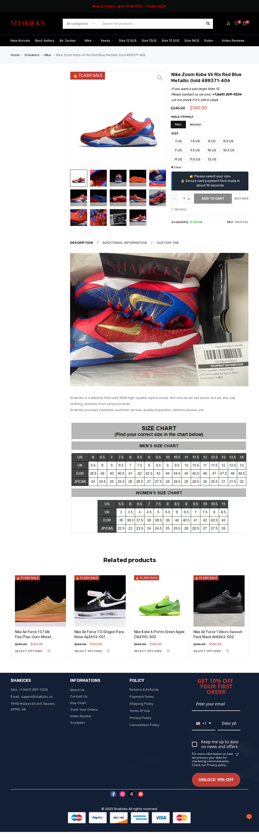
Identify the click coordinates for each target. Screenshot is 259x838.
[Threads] (131, 794)
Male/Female (182, 116)
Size (175, 133)
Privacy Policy (140, 718)
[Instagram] (122, 794)
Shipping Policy (141, 704)
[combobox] (203, 723)
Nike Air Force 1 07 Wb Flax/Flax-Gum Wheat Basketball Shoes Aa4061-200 (40, 637)
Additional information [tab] (124, 243)
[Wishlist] (236, 24)
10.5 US (228, 150)
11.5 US (195, 159)
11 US (178, 159)
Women (195, 124)
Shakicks (121, 809)
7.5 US (195, 141)
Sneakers (32, 55)
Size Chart (78, 703)
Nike (47, 55)
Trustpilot (77, 723)
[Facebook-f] (113, 794)
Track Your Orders (84, 709)
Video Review (80, 716)
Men (178, 124)
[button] (160, 78)
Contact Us (79, 696)
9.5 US (195, 150)
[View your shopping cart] (244, 24)
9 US (178, 150)
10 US (212, 150)
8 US (211, 141)
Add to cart (213, 198)
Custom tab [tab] (168, 243)
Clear (178, 167)
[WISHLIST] (49, 651)
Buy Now (242, 198)
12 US (212, 159)
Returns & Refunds (144, 689)
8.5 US (228, 141)
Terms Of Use (140, 711)
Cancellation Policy (144, 725)
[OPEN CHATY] (249, 816)
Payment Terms (142, 697)
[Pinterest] (141, 794)
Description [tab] (81, 243)
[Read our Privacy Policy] (237, 754)
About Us (77, 690)
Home (15, 55)
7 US (178, 141)
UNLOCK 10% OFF (216, 779)
